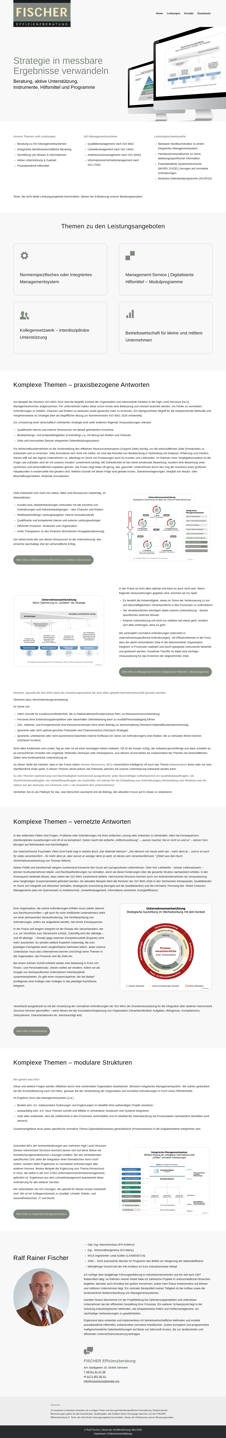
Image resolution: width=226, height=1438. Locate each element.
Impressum (100, 1433)
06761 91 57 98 (95, 1372)
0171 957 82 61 (96, 1376)
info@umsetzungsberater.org (101, 1381)
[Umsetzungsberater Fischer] (42, 13)
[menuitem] (159, 13)
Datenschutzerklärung (120, 1433)
